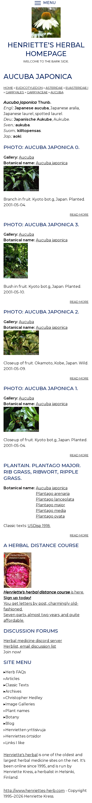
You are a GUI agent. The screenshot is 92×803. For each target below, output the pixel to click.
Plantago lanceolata (55, 499)
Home (8, 88)
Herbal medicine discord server (33, 640)
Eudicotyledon (29, 88)
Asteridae (54, 88)
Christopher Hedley (23, 698)
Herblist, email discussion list (30, 646)
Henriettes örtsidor (23, 736)
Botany (12, 717)
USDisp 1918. (39, 525)
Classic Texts (17, 685)
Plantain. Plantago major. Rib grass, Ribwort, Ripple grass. (42, 471)
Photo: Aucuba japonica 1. (41, 388)
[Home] (46, 23)
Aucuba (56, 92)
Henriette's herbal (21, 755)
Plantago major (50, 505)
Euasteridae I (77, 88)
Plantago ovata (50, 516)
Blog (9, 723)
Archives (13, 691)
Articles (12, 678)
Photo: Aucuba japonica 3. (41, 224)
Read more (79, 214)
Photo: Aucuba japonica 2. (41, 312)
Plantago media (51, 510)
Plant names (17, 710)
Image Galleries (20, 704)
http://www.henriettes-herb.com (34, 790)
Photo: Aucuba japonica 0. (41, 147)
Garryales (15, 92)
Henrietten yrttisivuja (25, 730)
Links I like (15, 743)
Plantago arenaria (53, 493)
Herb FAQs (15, 672)
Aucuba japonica (51, 163)
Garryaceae (37, 92)
